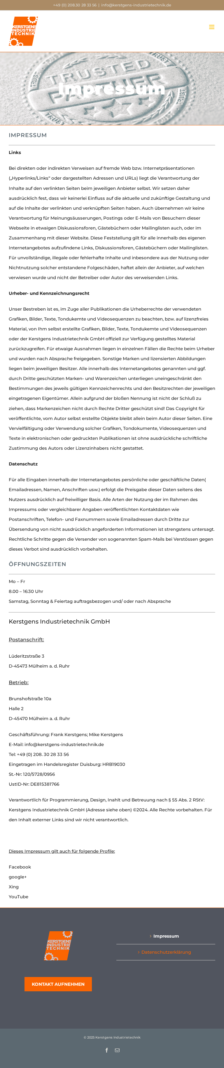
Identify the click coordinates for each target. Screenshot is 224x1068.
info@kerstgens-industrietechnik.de (136, 5)
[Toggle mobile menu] (212, 27)
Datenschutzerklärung (166, 952)
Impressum (166, 936)
